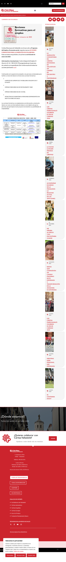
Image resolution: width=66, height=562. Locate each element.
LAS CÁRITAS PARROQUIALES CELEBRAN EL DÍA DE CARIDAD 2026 (52, 112)
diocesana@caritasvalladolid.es (18, 532)
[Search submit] (63, 4)
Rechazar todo (21, 555)
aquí (14, 67)
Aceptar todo (31, 555)
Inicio (2, 15)
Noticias (6, 15)
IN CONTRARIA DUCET (51, 396)
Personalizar (10, 555)
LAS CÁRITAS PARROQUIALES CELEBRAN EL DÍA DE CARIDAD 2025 (52, 324)
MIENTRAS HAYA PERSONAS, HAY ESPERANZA (51, 362)
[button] (41, 3)
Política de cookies (18, 551)
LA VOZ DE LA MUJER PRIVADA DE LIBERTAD (50, 150)
